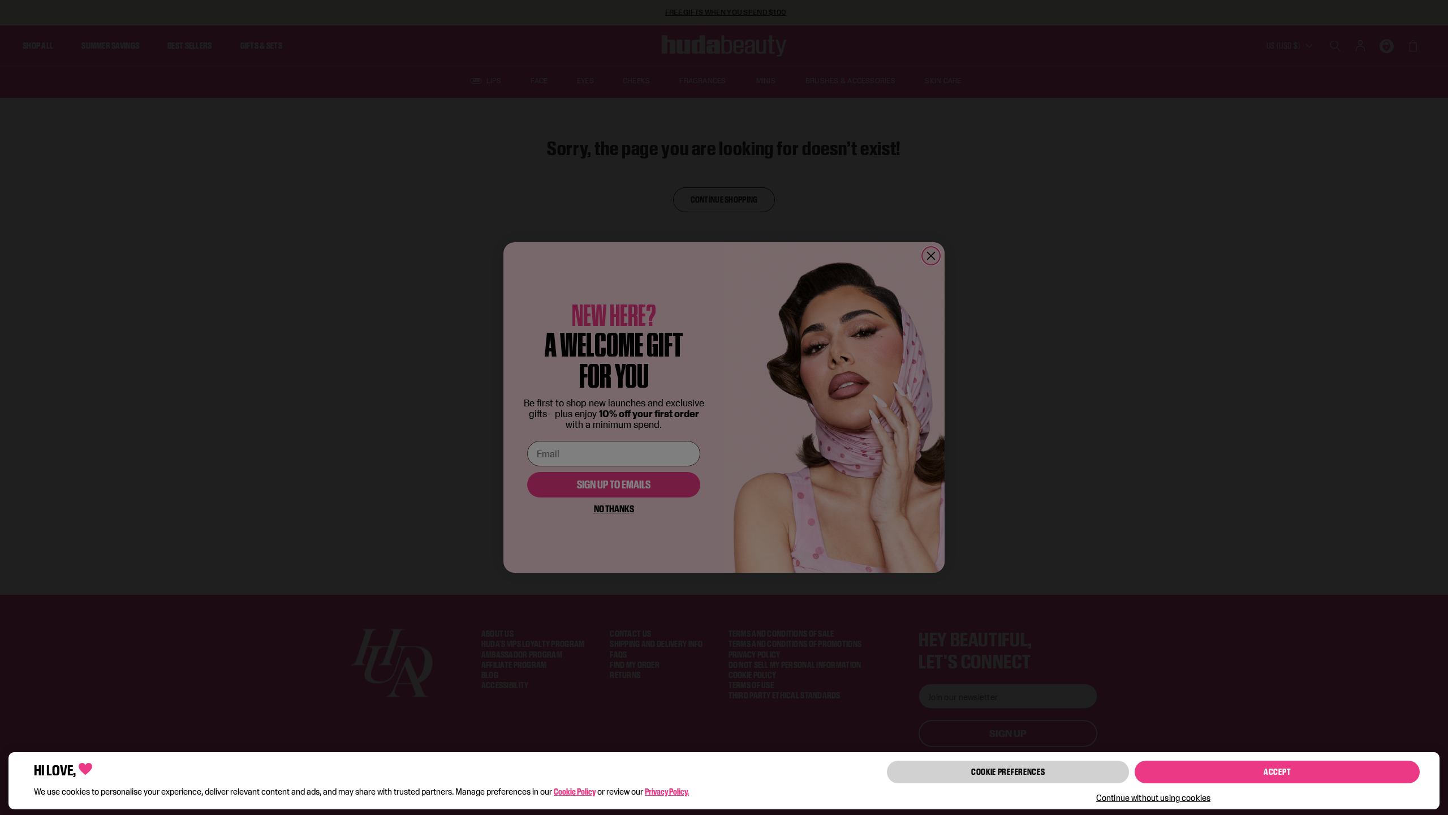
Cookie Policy (575, 791)
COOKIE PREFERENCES (1008, 772)
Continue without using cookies (1153, 798)
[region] (724, 780)
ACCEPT (1277, 772)
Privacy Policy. (667, 791)
